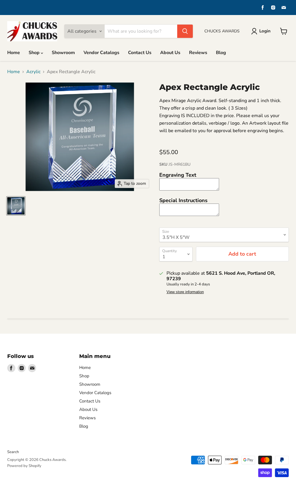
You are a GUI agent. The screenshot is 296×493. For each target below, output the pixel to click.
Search (13, 452)
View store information (185, 292)
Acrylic (33, 71)
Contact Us (139, 52)
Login (265, 31)
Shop (35, 52)
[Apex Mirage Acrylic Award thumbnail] (16, 206)
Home (13, 52)
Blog (221, 52)
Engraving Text (177, 174)
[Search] (185, 31)
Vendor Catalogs (101, 52)
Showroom (63, 52)
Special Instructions (183, 200)
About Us (170, 52)
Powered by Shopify (24, 465)
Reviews (198, 52)
